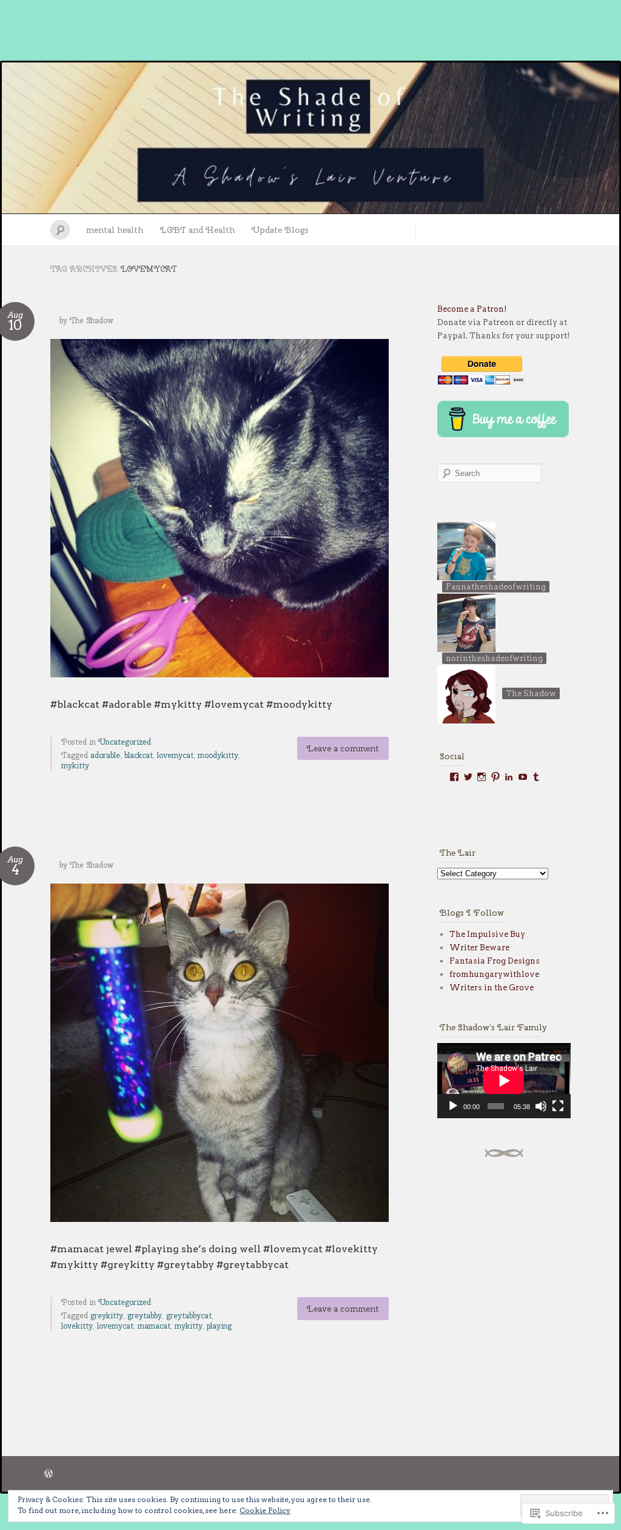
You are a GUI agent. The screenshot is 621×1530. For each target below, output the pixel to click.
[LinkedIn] (509, 777)
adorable (105, 755)
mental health (114, 229)
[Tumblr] (536, 777)
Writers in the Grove (491, 987)
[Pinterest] (495, 777)
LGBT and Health (197, 229)
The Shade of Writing (310, 138)
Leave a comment (343, 748)
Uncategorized (124, 742)
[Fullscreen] (558, 1106)
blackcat (138, 755)
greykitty (106, 1315)
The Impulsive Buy (487, 934)
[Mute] (541, 1106)
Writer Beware (479, 947)
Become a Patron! (472, 309)
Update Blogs (280, 229)
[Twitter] (468, 777)
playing (219, 1326)
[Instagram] (481, 777)
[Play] (453, 1106)
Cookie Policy (265, 1510)
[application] (504, 1080)
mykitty (75, 765)
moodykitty (218, 755)
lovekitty (77, 1326)
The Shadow (91, 320)
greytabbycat (189, 1315)
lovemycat (175, 755)
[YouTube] (523, 777)
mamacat (154, 1326)
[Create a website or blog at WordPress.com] (48, 1474)
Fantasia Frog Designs (494, 960)
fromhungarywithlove (494, 974)
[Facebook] (454, 777)
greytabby (144, 1315)
